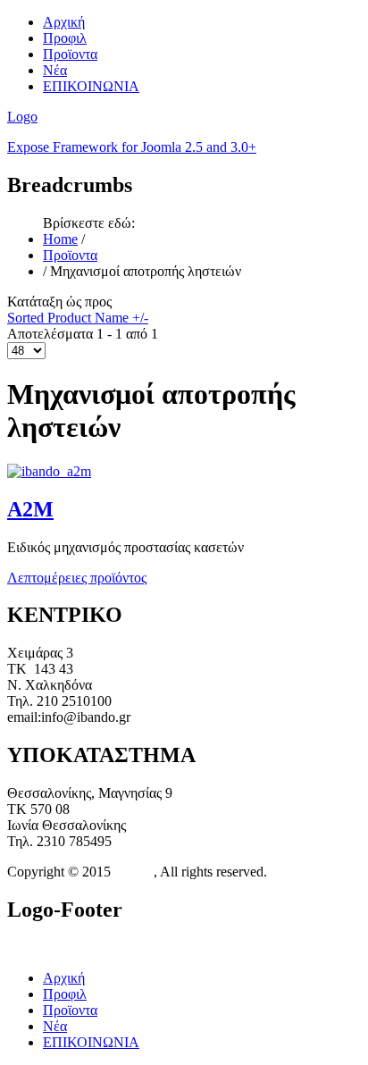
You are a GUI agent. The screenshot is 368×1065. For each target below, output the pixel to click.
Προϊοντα (70, 54)
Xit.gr (132, 871)
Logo (22, 116)
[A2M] (49, 471)
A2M (30, 509)
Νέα (55, 70)
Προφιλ (65, 38)
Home (60, 239)
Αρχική (64, 21)
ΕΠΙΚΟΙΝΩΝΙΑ (91, 86)
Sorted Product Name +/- (77, 317)
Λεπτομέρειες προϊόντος (76, 577)
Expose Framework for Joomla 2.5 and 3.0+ (131, 147)
